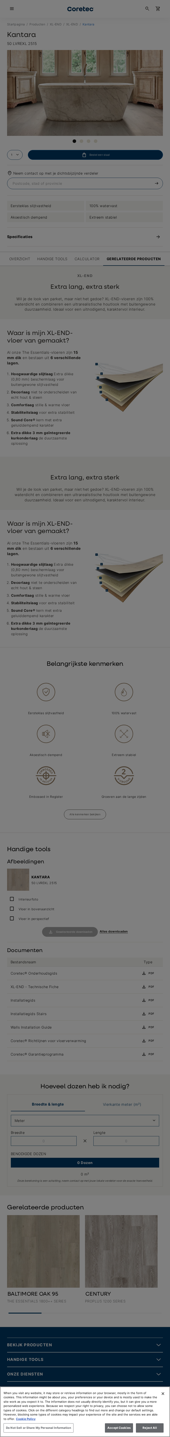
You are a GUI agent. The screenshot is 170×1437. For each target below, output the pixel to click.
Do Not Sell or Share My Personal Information (38, 1427)
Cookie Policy (26, 1419)
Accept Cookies (119, 1427)
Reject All (150, 1427)
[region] (85, 1412)
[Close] (163, 1394)
